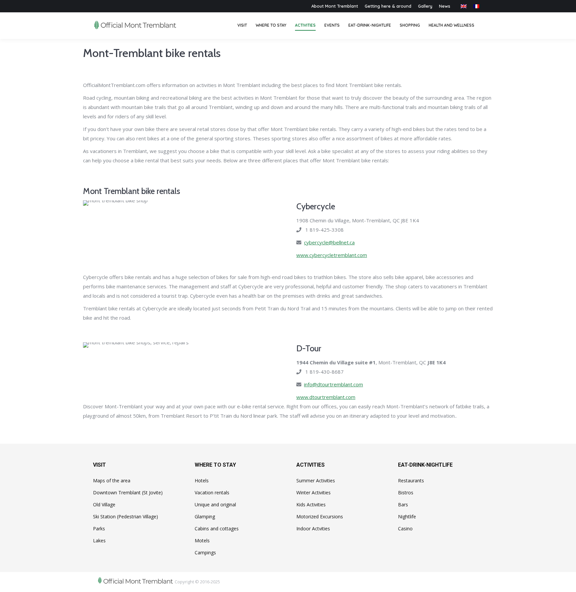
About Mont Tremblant (334, 6)
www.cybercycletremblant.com (331, 255)
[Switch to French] (476, 6)
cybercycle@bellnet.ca (329, 242)
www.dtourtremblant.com (325, 397)
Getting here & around (388, 6)
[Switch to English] (463, 6)
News (444, 6)
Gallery (425, 6)
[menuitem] (242, 25)
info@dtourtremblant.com (333, 384)
